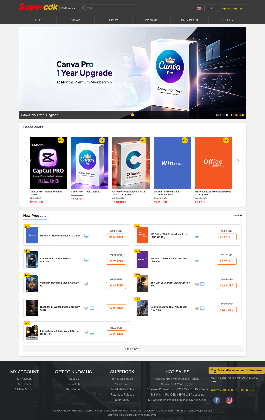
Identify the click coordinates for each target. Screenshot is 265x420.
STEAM (75, 20)
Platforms (67, 8)
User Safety (122, 400)
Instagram (229, 401)
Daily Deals (189, 20)
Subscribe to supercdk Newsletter (240, 370)
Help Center (73, 389)
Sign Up (237, 8)
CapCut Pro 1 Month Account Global (177, 378)
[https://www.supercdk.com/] (38, 7)
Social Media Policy (122, 389)
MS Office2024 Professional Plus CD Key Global (172, 193)
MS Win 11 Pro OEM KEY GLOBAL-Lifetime (125, 193)
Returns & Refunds (122, 394)
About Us (73, 378)
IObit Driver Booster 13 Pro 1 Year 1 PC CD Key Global (213, 193)
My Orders (24, 384)
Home (37, 20)
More (236, 215)
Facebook (216, 401)
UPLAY (113, 20)
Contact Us (73, 384)
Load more (132, 349)
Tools (226, 20)
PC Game (151, 20)
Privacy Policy (122, 384)
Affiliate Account (24, 389)
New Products (35, 215)
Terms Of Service (122, 378)
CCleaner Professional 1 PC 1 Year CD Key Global (87, 193)
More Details (48, 186)
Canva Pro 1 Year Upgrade (44, 191)
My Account (24, 378)
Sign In (225, 8)
